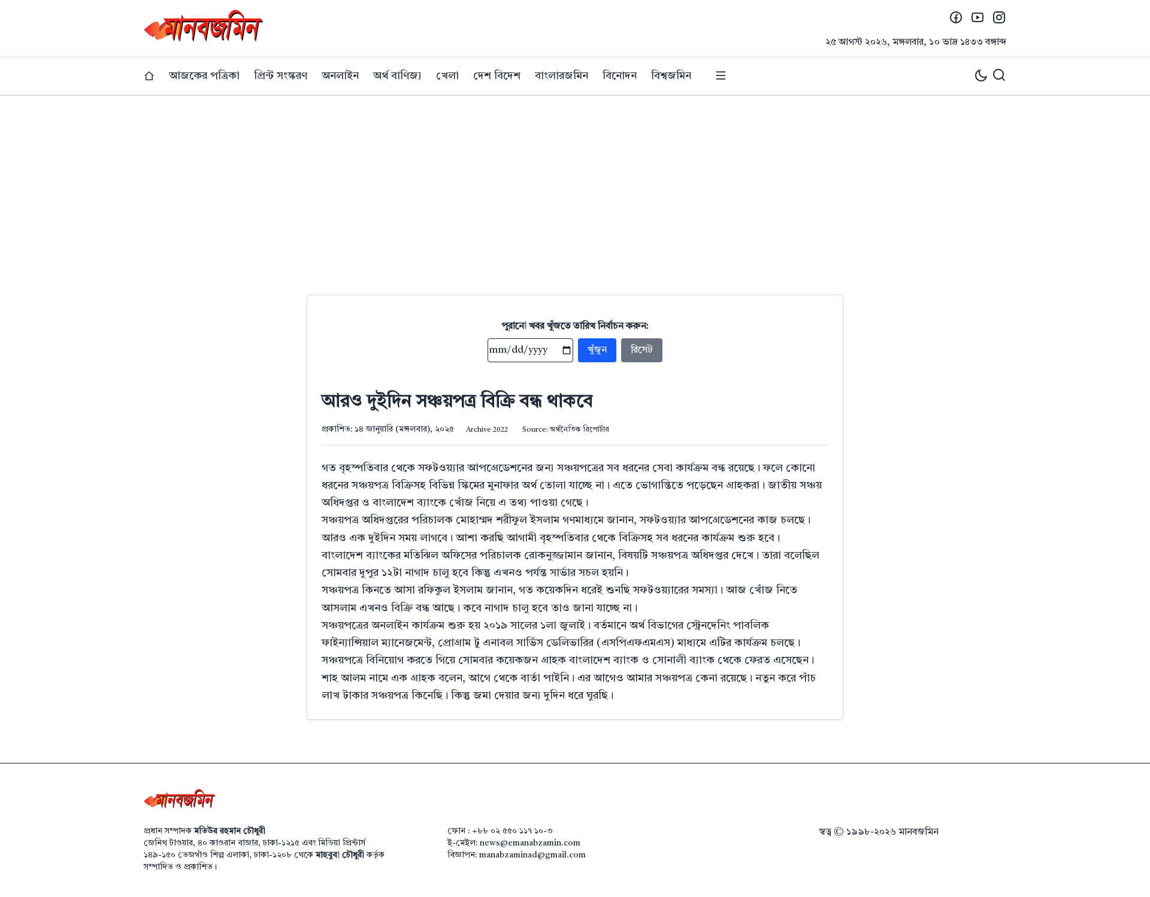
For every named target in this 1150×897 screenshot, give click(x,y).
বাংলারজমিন (561, 76)
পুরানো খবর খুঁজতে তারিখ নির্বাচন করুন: (575, 326)
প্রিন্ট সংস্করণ (280, 76)
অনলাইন (340, 76)
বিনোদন (620, 76)
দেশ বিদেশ (496, 76)
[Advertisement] (575, 185)
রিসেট (642, 350)
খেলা (447, 76)
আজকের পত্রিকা (204, 76)
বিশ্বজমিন (671, 76)
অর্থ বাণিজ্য (397, 76)
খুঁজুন (597, 350)
